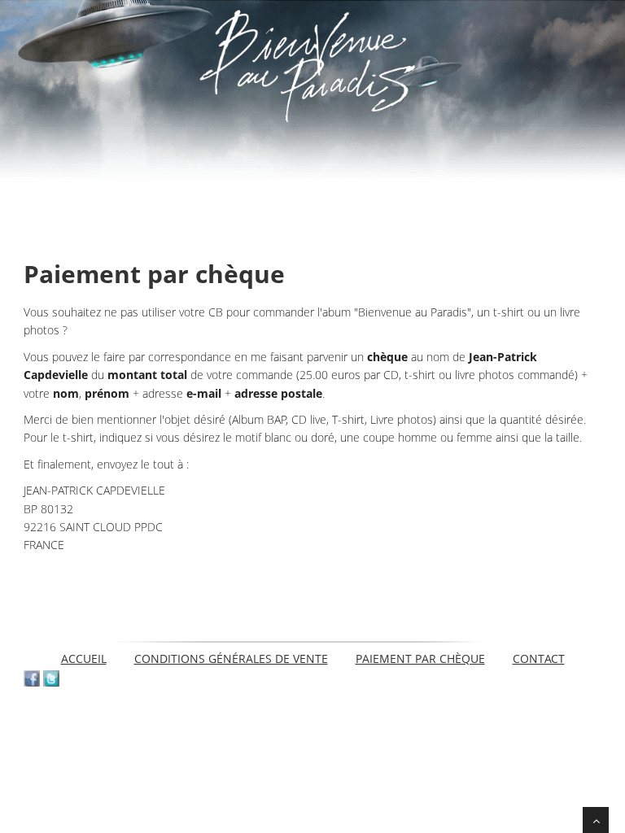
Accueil (84, 658)
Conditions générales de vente (231, 658)
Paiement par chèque (420, 658)
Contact (539, 658)
